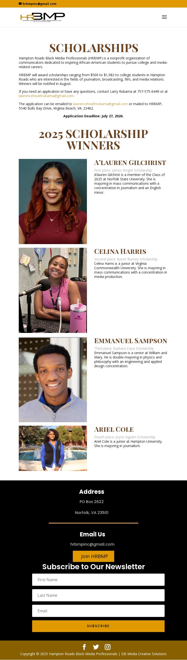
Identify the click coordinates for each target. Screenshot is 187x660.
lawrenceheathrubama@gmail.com (46, 95)
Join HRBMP (94, 556)
